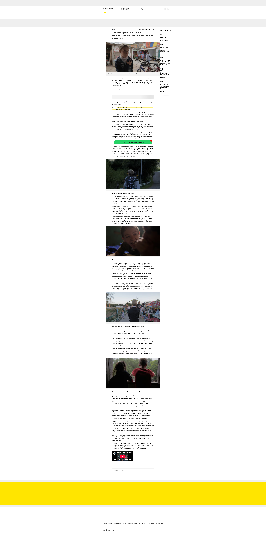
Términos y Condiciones (120, 523)
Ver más (165, 38)
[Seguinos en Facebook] (156, 9)
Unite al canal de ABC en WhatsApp (134, 142)
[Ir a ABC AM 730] (161, 12)
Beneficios (151, 523)
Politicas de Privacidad (134, 523)
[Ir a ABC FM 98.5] (166, 12)
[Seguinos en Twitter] (158, 9)
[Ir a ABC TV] (157, 12)
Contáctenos (159, 523)
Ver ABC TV (127, 9)
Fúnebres (144, 523)
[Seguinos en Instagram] (162, 9)
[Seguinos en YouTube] (160, 9)
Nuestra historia (107, 523)
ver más (141, 9)
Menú (170, 9)
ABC (98, 9)
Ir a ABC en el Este (107, 9)
